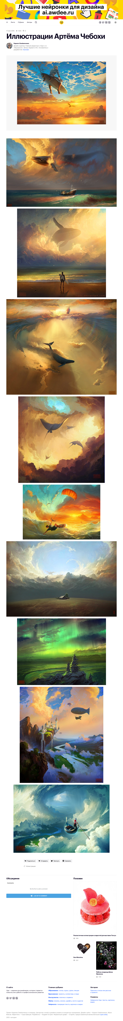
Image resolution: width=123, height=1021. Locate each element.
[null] (30, 861)
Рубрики (21, 22)
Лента (13, 22)
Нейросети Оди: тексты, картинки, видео (102, 1001)
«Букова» (26, 49)
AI (7, 22)
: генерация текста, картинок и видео (65, 1004)
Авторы (29, 22)
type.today (103, 1014)
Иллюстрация (31, 866)
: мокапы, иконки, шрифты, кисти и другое (65, 1001)
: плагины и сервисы (60, 997)
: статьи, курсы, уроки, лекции (63, 990)
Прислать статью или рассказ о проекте (100, 991)
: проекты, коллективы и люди (63, 994)
